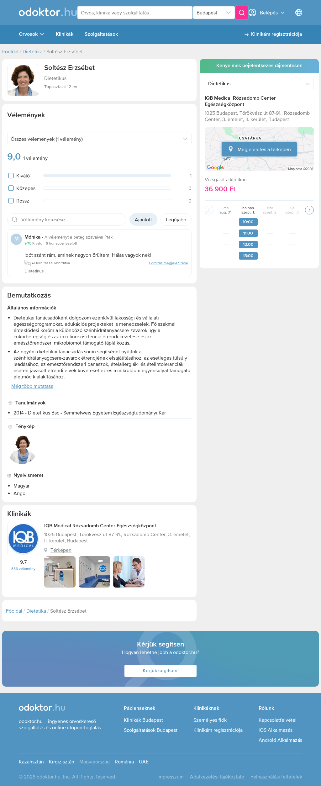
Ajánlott (143, 219)
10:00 (248, 222)
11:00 (248, 233)
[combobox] (135, 12)
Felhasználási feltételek (276, 776)
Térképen (60, 550)
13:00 (248, 256)
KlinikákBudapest (143, 720)
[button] (23, 80)
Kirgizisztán (61, 761)
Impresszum (170, 776)
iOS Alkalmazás (275, 730)
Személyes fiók (210, 720)
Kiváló (23, 175)
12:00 (248, 244)
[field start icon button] (15, 219)
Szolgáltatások (101, 34)
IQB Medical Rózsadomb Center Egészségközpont (100, 526)
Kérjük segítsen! (161, 670)
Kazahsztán (31, 761)
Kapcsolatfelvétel (278, 720)
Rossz (22, 200)
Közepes (25, 188)
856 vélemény (23, 569)
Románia (124, 761)
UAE (144, 761)
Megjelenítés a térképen (264, 149)
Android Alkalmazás (280, 740)
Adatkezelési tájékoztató (217, 776)
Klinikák (64, 34)
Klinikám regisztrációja (276, 34)
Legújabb (176, 219)
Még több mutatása (32, 386)
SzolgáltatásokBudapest (150, 730)
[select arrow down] (228, 12)
